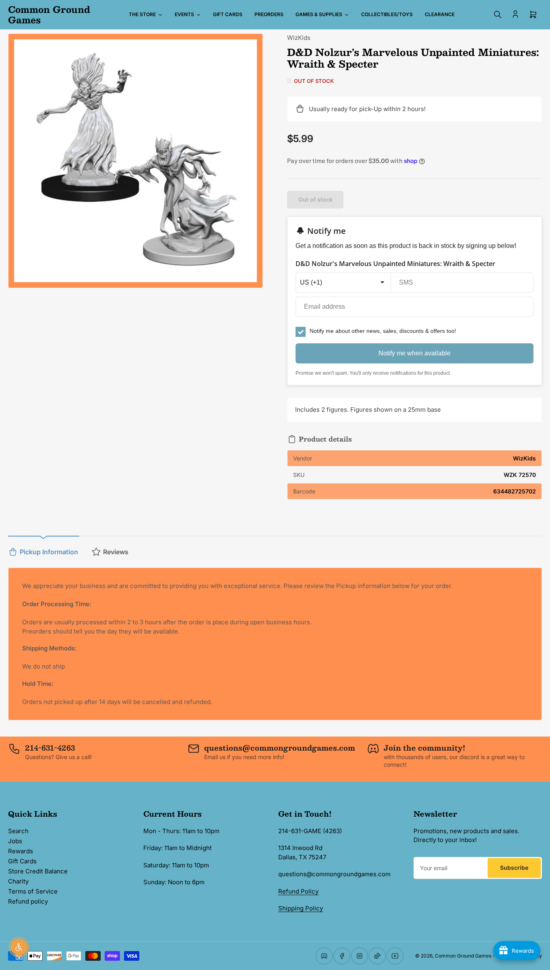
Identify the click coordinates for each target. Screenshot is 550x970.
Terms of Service (33, 891)
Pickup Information (49, 552)
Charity (18, 881)
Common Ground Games (463, 956)
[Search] (498, 14)
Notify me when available (414, 353)
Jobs (15, 841)
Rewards (20, 851)
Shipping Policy (300, 908)
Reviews (115, 552)
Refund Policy (298, 891)
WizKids (298, 37)
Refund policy (28, 901)
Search (18, 831)
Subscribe (514, 867)
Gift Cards (22, 861)
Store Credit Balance (38, 871)
